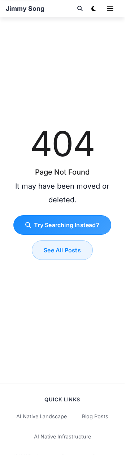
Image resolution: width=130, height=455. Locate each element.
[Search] (79, 8)
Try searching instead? (66, 225)
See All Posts (62, 250)
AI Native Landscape (41, 416)
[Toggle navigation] (110, 8)
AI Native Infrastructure (62, 436)
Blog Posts (95, 416)
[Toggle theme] (93, 8)
